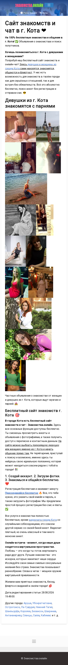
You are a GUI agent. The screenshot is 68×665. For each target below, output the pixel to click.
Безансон (37, 611)
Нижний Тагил (44, 607)
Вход (45, 13)
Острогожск (12, 607)
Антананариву (13, 615)
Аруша (27, 603)
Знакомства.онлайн (35, 658)
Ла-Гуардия (28, 607)
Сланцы (27, 615)
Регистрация (30, 13)
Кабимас (46, 615)
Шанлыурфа (12, 611)
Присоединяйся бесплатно (21, 493)
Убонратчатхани (42, 603)
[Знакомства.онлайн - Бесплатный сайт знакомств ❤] (29, 5)
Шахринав (50, 611)
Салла (36, 615)
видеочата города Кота (43, 519)
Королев (25, 611)
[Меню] (48, 5)
